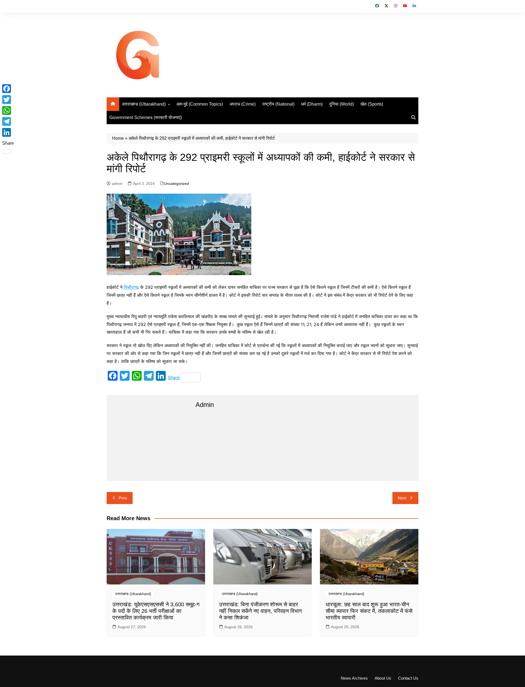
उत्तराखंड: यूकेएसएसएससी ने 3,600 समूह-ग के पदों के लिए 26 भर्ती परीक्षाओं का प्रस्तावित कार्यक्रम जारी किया (155, 611)
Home (118, 138)
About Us (383, 678)
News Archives (354, 678)
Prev (123, 498)
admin (117, 183)
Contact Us (408, 678)
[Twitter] (8, 99)
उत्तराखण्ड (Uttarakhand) (144, 104)
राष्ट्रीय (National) (278, 104)
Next (402, 498)
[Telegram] (8, 121)
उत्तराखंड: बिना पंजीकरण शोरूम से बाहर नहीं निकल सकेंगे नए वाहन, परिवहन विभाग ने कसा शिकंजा (260, 611)
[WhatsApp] (8, 110)
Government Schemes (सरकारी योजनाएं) (145, 117)
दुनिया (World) (341, 104)
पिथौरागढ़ (131, 287)
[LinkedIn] (8, 132)
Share (174, 377)
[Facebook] (8, 88)
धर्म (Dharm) (312, 104)
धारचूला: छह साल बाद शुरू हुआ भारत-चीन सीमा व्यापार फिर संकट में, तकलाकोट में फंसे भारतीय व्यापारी (369, 611)
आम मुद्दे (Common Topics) (199, 104)
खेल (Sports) (371, 104)
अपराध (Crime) (242, 104)
